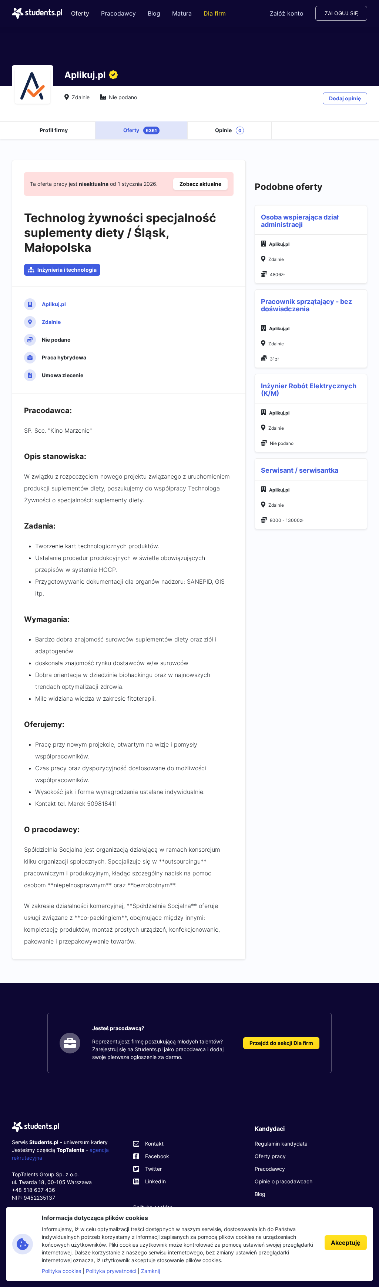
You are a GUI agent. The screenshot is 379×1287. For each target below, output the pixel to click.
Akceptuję (345, 1242)
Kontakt (154, 1143)
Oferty (80, 13)
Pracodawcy (118, 13)
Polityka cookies (61, 1271)
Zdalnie (51, 322)
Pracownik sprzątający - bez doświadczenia (306, 305)
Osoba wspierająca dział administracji (300, 220)
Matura (182, 13)
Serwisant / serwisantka (299, 470)
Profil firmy (54, 130)
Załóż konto (286, 13)
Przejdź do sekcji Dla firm (281, 1043)
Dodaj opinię (345, 98)
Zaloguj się (341, 13)
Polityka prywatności (111, 1271)
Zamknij (150, 1271)
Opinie (228, 130)
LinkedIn (155, 1181)
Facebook (157, 1156)
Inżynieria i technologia (67, 270)
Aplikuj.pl (54, 304)
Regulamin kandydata (281, 1143)
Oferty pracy (270, 1156)
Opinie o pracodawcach (283, 1181)
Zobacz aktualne (200, 184)
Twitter (153, 1169)
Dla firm (215, 13)
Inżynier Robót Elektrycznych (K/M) (308, 389)
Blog (154, 13)
